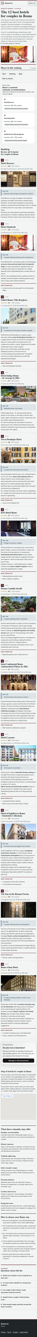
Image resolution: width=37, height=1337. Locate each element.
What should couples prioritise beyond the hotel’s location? (16, 1305)
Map (20, 74)
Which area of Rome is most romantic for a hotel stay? (16, 1276)
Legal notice (24, 1332)
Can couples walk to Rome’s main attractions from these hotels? (13, 1291)
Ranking (12, 74)
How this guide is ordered (11, 43)
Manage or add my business (19, 1061)
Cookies (15, 1332)
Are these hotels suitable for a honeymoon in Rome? (16, 1284)
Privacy (3, 1332)
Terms (9, 1332)
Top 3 (4, 74)
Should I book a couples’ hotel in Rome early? (15, 1298)
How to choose (7, 79)
